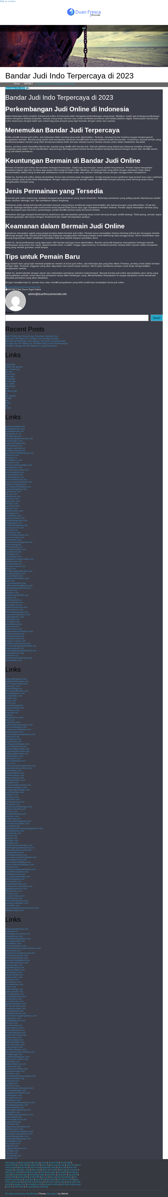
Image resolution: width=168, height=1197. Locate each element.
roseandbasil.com (14, 576)
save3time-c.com (13, 460)
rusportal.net (11, 712)
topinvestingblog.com (16, 489)
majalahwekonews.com (16, 681)
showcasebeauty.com (16, 479)
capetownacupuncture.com (19, 724)
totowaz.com (11, 867)
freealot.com (11, 1023)
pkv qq (8, 371)
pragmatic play (48, 1167)
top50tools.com (13, 491)
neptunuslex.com (14, 441)
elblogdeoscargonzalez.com (19, 559)
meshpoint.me (12, 736)
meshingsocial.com (14, 802)
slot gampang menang (36, 1186)
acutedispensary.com (15, 859)
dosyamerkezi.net (14, 474)
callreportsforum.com (15, 1148)
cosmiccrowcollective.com (18, 729)
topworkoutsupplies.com (17, 960)
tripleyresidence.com (15, 1064)
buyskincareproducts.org (17, 643)
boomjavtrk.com (13, 1155)
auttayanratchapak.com (17, 744)
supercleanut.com (14, 1028)
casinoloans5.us (13, 600)
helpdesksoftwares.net (16, 929)
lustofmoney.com (13, 898)
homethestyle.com (14, 994)
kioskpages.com (13, 1095)
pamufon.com (12, 1073)
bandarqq (10, 364)
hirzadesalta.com (13, 965)
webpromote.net (13, 561)
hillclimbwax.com (13, 891)
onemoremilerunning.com (18, 785)
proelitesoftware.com (15, 1049)
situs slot (9, 376)
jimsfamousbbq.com (15, 426)
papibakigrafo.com (14, 617)
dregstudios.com (13, 523)
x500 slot (34, 1167)
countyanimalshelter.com (17, 876)
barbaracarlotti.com (14, 633)
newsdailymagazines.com (18, 938)
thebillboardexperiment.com (19, 1114)
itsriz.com (9, 720)
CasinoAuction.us (14, 602)
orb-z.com (10, 763)
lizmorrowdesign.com (15, 1090)
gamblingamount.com (16, 888)
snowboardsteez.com (16, 787)
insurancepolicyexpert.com (18, 482)
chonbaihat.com (13, 556)
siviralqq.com (11, 843)
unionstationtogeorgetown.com (21, 1015)
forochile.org (11, 530)
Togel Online (34, 289)
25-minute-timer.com (15, 1006)
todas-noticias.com (14, 708)
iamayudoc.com (13, 1018)
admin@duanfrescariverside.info (24, 287)
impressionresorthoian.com (18, 845)
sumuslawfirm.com (14, 852)
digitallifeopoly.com (14, 967)
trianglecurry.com (13, 1097)
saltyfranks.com (13, 496)
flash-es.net (11, 835)
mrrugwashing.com (14, 830)
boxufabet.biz (12, 1124)
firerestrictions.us (13, 547)
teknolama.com (13, 758)
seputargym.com (13, 972)
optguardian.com (13, 977)
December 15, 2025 (15, 88)
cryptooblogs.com (14, 989)
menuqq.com (11, 1162)
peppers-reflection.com (16, 903)
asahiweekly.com (13, 1025)
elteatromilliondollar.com (17, 749)
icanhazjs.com (12, 619)
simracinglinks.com (14, 472)
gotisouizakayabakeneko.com (20, 734)
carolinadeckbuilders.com (18, 486)
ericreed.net (11, 590)
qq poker (62, 1172)
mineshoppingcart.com (16, 958)
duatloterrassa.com (14, 1071)
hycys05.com (11, 782)
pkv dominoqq (12, 369)
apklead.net (11, 1158)
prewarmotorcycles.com (17, 470)
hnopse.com (11, 893)
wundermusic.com (14, 1001)
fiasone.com (11, 811)
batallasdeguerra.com (16, 520)
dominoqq (10, 381)
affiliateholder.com (14, 910)
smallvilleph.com (13, 515)
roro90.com (11, 698)
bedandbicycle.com (15, 1030)
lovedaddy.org (12, 826)
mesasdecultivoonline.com (18, 768)
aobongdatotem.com (15, 946)
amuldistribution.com (15, 996)
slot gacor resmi (13, 1172)
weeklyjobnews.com (15, 874)
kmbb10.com (11, 794)
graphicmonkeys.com (15, 1035)
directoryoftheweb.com (16, 691)
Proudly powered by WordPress (21, 1193)
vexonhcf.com (12, 462)
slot (7, 388)
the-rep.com (11, 494)
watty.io (9, 715)
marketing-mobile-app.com (18, 806)
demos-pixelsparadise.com (18, 465)
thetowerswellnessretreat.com (20, 1102)
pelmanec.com (12, 686)
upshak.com (11, 838)
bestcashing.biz (13, 544)
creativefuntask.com (15, 1008)
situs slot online (50, 1170)
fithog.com (10, 568)
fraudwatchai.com (14, 984)
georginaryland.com (15, 573)
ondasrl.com (11, 1083)
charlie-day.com (13, 818)
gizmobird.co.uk (13, 433)
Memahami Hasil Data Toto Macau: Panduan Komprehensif (35, 341)
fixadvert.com (12, 455)
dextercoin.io (11, 655)
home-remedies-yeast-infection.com (23, 948)
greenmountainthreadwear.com (21, 857)
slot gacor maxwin (69, 1170)
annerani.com (12, 498)
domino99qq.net (13, 688)
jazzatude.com (12, 501)
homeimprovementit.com (17, 933)
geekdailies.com (13, 1141)
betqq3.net (10, 597)
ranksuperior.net (13, 881)
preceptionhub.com (15, 941)
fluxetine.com (12, 592)
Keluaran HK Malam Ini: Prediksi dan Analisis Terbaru (32, 338)
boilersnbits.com (13, 770)
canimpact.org (12, 621)
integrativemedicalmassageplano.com (24, 828)
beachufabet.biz (13, 1117)
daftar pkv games (14, 367)
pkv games (10, 395)
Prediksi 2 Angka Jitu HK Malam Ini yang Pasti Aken (31, 346)
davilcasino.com (13, 982)
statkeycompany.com (15, 484)
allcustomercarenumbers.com (20, 1052)
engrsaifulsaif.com (14, 1011)
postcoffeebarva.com (15, 746)
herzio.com (10, 700)
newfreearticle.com (14, 775)
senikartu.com (12, 710)
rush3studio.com (13, 695)
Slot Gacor (22, 289)
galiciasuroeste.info (15, 518)
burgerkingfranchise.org (17, 751)
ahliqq (8, 398)
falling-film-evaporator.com (18, 850)
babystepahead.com (15, 884)
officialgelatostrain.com (16, 1105)
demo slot (10, 374)
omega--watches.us (15, 448)
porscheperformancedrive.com (20, 1076)
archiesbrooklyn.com (15, 549)
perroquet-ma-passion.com (18, 1134)
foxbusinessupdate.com (17, 823)
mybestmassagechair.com (18, 588)
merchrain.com (12, 1143)
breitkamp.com (12, 1061)
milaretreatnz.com (14, 511)
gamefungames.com (15, 1003)
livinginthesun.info (14, 717)
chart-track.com (13, 532)
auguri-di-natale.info (15, 443)
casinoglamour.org (14, 653)
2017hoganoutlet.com (16, 683)
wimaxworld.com (13, 539)
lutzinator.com (12, 1081)
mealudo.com (12, 816)
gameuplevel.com (14, 991)
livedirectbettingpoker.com (18, 821)
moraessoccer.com (14, 527)
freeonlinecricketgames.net (18, 542)
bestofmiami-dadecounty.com (20, 953)
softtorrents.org (13, 1066)
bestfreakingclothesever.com (19, 847)
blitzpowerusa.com (14, 777)
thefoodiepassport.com (16, 612)
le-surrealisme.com (14, 477)
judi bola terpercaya (33, 1182)
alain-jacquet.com (14, 732)
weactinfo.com (12, 799)
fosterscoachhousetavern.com (20, 765)
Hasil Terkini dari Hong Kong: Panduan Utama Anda (31, 336)
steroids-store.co (13, 564)
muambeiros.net (13, 552)
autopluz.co (11, 457)
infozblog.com (12, 554)
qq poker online (51, 1184)
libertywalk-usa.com (15, 429)
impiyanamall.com (14, 974)
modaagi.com (12, 513)
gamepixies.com (13, 1037)
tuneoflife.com (12, 905)
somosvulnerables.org (16, 1068)
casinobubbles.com (15, 970)
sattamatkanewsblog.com (18, 862)
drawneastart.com (14, 1040)
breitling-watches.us (15, 450)
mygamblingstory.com (16, 679)
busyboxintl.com (13, 741)
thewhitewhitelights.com (17, 578)
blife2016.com (12, 1085)
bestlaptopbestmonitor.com (18, 571)
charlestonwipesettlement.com (20, 869)
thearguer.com (12, 804)
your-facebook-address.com (19, 1131)
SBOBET (28, 83)
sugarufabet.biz (13, 1122)
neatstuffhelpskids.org (16, 525)
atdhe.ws (9, 580)
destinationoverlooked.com (18, 886)
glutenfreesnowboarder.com (19, 1088)
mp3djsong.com (13, 436)
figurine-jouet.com (14, 1129)
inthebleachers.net (14, 638)
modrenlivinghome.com (16, 1136)
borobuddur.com (13, 999)
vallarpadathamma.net (16, 753)
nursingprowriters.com (16, 855)
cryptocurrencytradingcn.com (19, 864)
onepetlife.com (12, 1112)
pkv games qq (57, 1165)
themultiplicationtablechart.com (20, 650)
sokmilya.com (12, 1150)
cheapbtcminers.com (15, 1013)
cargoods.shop (12, 722)
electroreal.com (13, 950)
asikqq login (11, 391)
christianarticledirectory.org (18, 658)
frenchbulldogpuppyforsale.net (20, 646)
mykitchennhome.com (16, 607)
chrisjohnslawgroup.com (17, 1056)
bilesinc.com (11, 508)
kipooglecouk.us (13, 605)
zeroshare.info (12, 506)
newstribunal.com (14, 936)
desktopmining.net (14, 636)
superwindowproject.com (17, 614)
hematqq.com (34, 1184)
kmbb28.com (11, 1146)
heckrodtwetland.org (15, 583)
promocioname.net (14, 537)
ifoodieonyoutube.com (16, 955)
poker (8, 403)
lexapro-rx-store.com (15, 641)
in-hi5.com (10, 703)
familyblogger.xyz (13, 1054)
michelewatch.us (13, 445)
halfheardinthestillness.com (19, 585)
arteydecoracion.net (15, 566)
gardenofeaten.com (15, 780)
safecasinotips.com (14, 1044)
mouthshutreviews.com (16, 962)
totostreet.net (12, 979)
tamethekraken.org (14, 1078)
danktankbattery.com (15, 814)
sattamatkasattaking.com (17, 1109)
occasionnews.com (14, 896)
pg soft (44, 1165)
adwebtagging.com (14, 879)
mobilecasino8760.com (16, 595)
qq (6, 393)
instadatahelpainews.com (18, 1138)
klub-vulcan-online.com (16, 1059)
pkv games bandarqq (61, 1177)
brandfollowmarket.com (16, 871)
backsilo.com (11, 840)
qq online (10, 383)
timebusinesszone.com (16, 900)
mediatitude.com (13, 467)
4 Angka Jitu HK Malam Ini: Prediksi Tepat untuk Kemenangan (36, 343)
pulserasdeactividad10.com (19, 631)
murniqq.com (18, 1184)
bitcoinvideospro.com (15, 727)
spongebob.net (13, 739)
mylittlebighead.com (15, 1020)
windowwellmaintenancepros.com (22, 908)
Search (9, 312)
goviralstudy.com (13, 624)
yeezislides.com (13, 943)
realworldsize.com (14, 756)
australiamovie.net (14, 431)
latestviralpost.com (14, 773)
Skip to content (7, 1)
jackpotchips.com (14, 1047)
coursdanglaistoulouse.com (19, 438)
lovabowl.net (11, 931)
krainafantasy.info (14, 705)
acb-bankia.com (13, 833)
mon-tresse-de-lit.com (16, 1119)
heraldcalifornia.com (15, 1032)
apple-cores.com (13, 629)
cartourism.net (12, 626)
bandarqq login (30, 1172)
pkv (7, 400)
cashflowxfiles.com (14, 792)
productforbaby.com (15, 761)
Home (17, 83)
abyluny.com (11, 1153)
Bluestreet (52, 1193)
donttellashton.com (14, 693)
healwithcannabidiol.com (17, 1093)
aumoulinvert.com (14, 609)
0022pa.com (11, 503)
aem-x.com (10, 987)
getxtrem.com (12, 797)
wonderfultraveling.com (16, 535)
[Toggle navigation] (84, 28)
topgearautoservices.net (17, 1126)
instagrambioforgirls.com (17, 790)
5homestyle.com (13, 660)
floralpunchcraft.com (15, 809)
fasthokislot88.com (14, 1042)
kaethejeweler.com (14, 1107)
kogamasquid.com (14, 648)
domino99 (54, 1162)
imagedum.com (13, 1100)
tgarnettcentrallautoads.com (19, 453)
